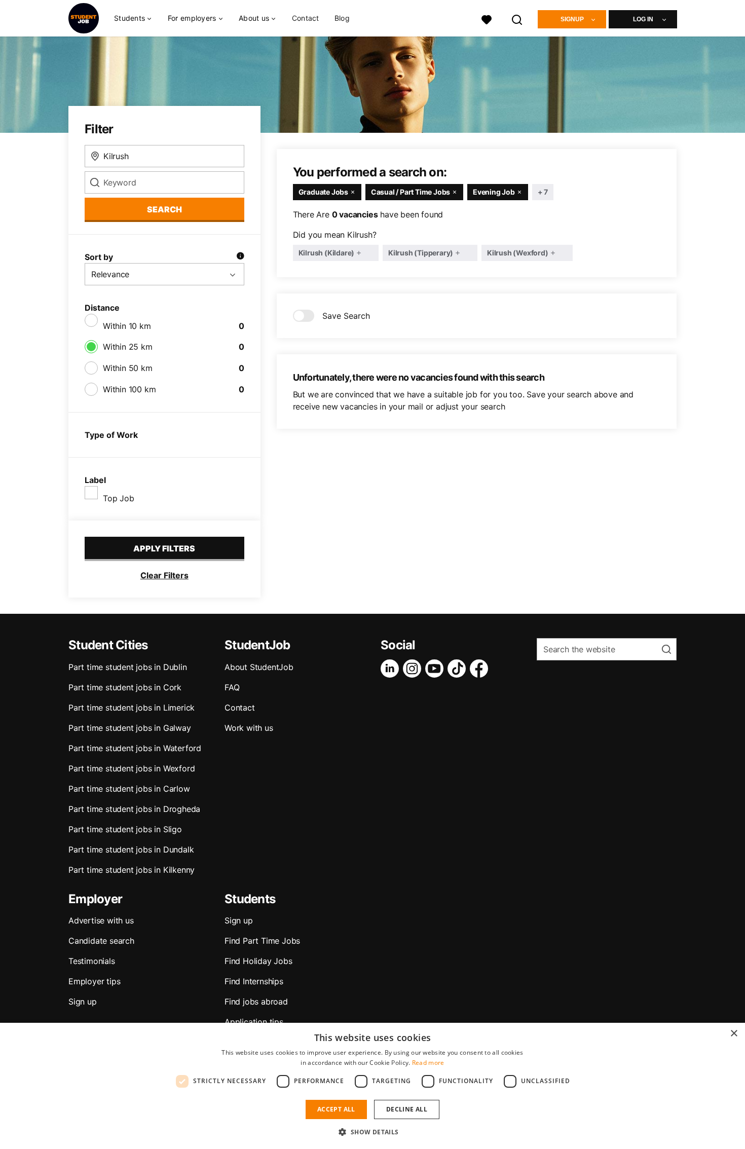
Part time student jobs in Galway (129, 728)
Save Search (346, 316)
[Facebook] (481, 668)
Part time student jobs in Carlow (129, 789)
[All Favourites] (486, 18)
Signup (572, 19)
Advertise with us (101, 920)
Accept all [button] (336, 1109)
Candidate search (101, 941)
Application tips (254, 1022)
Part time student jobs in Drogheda (134, 809)
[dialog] (372, 1086)
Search (164, 209)
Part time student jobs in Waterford (134, 748)
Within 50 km (128, 368)
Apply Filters (164, 548)
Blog (342, 18)
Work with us (249, 728)
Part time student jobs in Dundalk (131, 849)
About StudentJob (259, 667)
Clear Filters (164, 575)
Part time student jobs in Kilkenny (131, 870)
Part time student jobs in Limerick (131, 707)
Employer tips (94, 981)
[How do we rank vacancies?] (240, 257)
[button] (372, 1132)
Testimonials (91, 961)
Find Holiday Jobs (258, 961)
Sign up (82, 1001)
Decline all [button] (406, 1109)
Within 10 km (127, 326)
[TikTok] (459, 668)
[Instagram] (414, 668)
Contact (305, 18)
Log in (643, 19)
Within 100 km (129, 389)
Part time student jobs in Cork (124, 687)
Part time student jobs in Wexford (131, 768)
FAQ (232, 687)
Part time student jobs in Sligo (125, 829)
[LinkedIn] (392, 668)
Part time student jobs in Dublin (127, 667)
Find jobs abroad (256, 1001)
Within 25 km (128, 347)
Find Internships (254, 981)
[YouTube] (436, 668)
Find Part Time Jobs (262, 941)
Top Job (118, 498)
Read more (428, 1062)
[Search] (517, 18)
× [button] (733, 1033)
